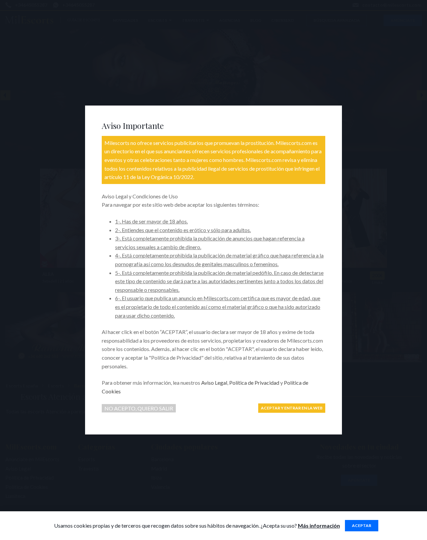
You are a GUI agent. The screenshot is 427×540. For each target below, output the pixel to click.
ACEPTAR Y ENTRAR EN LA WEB (292, 407)
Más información (319, 525)
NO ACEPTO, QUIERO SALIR (138, 408)
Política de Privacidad (254, 382)
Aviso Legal (214, 382)
